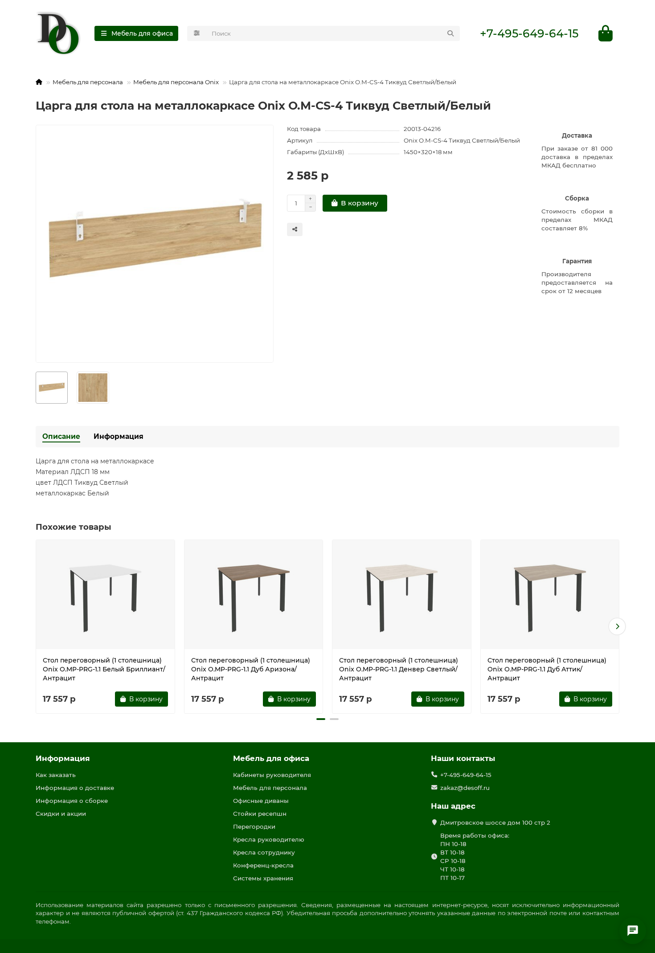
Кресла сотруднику (264, 852)
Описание (61, 436)
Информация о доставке (75, 787)
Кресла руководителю (268, 839)
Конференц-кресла (263, 865)
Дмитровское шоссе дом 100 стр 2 (495, 822)
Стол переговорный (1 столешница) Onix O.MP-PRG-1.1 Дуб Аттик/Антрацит (546, 669)
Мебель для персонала (88, 82)
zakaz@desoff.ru (465, 787)
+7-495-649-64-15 (529, 33)
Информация (118, 436)
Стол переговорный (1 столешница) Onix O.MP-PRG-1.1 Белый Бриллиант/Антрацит (104, 669)
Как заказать (56, 774)
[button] (38, 626)
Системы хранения (263, 878)
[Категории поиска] (196, 33)
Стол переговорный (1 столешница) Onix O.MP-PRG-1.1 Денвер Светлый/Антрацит (398, 669)
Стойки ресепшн (260, 813)
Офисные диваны (261, 800)
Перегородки (254, 826)
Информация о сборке (72, 800)
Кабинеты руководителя (272, 774)
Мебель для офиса (271, 758)
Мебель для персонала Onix (176, 82)
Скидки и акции (61, 813)
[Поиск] (450, 33)
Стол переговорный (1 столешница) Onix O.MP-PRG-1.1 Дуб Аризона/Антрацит (250, 669)
